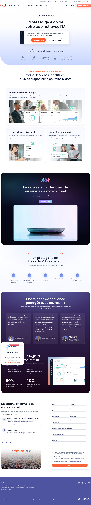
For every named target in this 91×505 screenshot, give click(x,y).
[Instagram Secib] (6, 442)
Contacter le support (64, 1)
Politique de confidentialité (43, 499)
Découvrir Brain (45, 201)
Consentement (61, 499)
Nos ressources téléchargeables (80, 1)
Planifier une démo (38, 40)
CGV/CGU (53, 499)
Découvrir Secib (70, 5)
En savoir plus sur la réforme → (12, 362)
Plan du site (23, 499)
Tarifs (46, 5)
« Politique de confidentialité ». (74, 461)
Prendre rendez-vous (83, 5)
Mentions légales (31, 499)
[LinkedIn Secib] (2, 442)
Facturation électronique (28, 5)
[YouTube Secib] (10, 442)
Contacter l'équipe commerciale (48, 1)
